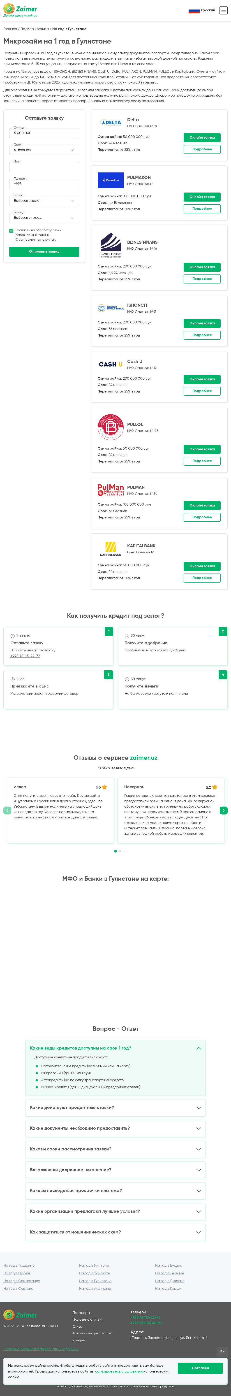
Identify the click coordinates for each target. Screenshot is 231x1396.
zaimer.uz (143, 758)
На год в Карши (168, 1289)
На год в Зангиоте (94, 1273)
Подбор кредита (35, 29)
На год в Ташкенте (19, 1266)
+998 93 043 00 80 (146, 1323)
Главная (10, 29)
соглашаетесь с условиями (119, 1371)
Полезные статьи (87, 1320)
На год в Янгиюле (94, 1266)
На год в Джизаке (170, 1281)
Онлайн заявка (202, 137)
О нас (78, 1327)
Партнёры (81, 1313)
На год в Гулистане (95, 1281)
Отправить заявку (44, 251)
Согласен (200, 1368)
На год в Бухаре (168, 1266)
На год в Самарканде (21, 1281)
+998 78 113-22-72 (25, 656)
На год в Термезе (169, 1273)
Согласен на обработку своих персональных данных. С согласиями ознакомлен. (38, 235)
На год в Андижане (95, 1289)
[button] (115, 851)
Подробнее (202, 149)
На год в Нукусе (16, 1273)
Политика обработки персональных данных (40, 1349)
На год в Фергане (18, 1289)
